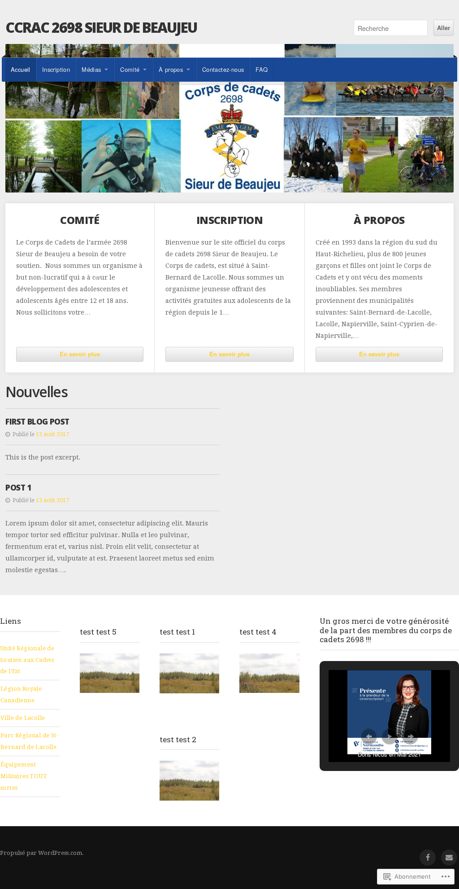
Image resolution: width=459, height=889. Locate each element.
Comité (129, 69)
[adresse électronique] (449, 858)
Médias (91, 69)
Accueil (20, 69)
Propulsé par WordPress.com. (42, 853)
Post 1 (18, 487)
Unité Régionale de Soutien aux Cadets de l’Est (27, 660)
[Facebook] (428, 858)
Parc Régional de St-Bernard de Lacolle (29, 741)
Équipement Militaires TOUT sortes (23, 776)
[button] (369, 736)
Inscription (56, 69)
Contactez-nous (223, 69)
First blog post (37, 421)
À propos (171, 69)
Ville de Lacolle (22, 717)
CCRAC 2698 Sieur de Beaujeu (101, 27)
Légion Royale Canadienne (21, 694)
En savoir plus (80, 354)
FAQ (261, 69)
